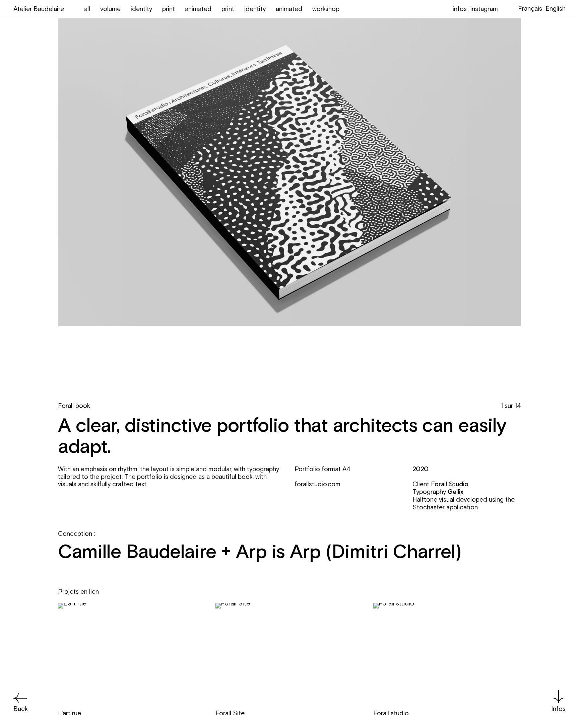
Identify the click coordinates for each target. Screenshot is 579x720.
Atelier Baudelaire (38, 8)
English (555, 8)
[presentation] (174, 341)
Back (20, 708)
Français (530, 8)
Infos (558, 708)
